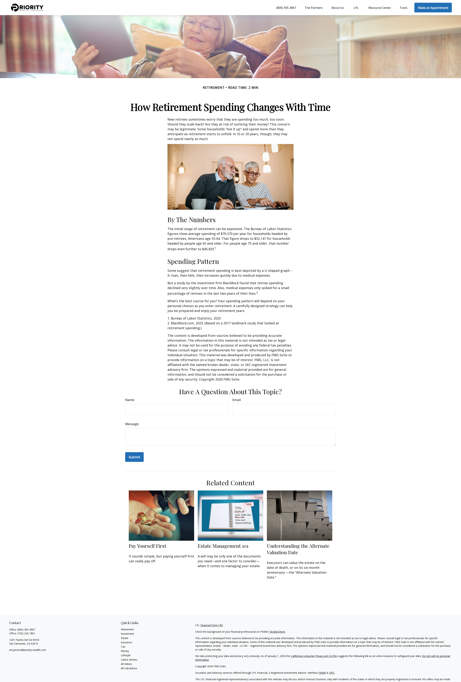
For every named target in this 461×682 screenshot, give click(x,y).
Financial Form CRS (211, 625)
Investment (127, 633)
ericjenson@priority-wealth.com (27, 650)
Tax (123, 646)
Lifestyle (126, 655)
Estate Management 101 (223, 546)
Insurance (126, 642)
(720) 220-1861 (26, 633)
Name (129, 400)
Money (125, 651)
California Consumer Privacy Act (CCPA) (314, 656)
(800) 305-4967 (26, 629)
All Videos (126, 664)
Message (132, 424)
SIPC (332, 672)
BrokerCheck (277, 631)
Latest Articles (129, 659)
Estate (124, 638)
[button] (286, 7)
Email (236, 400)
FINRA (322, 672)
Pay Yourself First (147, 546)
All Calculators (129, 668)
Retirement (127, 629)
